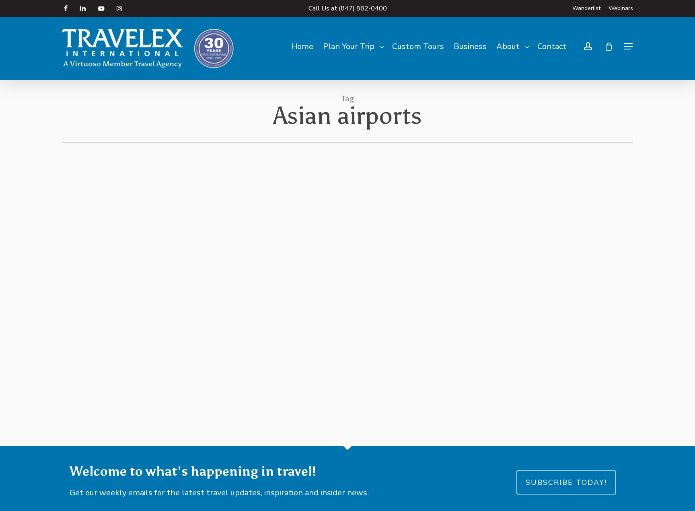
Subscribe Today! (566, 482)
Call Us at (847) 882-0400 (347, 8)
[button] (628, 46)
